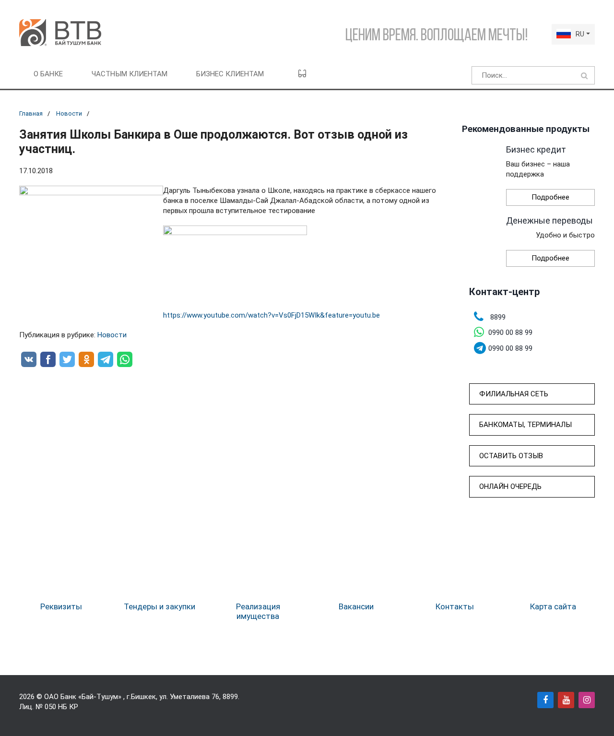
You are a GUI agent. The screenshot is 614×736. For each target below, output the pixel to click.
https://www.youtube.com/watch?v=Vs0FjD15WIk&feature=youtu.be (271, 315)
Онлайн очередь (510, 486)
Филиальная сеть (513, 394)
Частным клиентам (129, 74)
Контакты (455, 606)
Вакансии (356, 606)
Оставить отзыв (511, 455)
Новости (69, 113)
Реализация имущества (258, 611)
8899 (230, 696)
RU (580, 34)
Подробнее (550, 197)
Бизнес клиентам (230, 74)
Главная (31, 113)
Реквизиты (61, 606)
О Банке (48, 74)
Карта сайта (553, 606)
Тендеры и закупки (159, 606)
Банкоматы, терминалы (525, 424)
